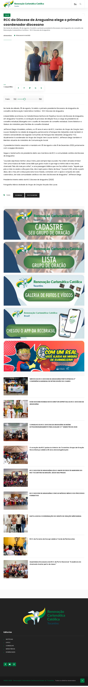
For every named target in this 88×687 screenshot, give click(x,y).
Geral (7, 15)
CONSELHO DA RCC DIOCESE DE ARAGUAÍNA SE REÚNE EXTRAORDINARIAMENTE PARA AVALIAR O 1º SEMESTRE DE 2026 (53, 426)
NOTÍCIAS (9, 639)
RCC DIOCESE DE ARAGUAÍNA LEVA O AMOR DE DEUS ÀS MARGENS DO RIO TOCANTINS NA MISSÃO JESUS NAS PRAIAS (56, 471)
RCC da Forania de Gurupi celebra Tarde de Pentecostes (52, 539)
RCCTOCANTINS (32, 195)
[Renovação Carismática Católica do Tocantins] (24, 3)
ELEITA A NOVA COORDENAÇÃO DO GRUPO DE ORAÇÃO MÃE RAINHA (55, 516)
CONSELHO (10, 646)
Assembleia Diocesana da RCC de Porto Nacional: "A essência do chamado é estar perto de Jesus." (55, 563)
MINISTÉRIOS (10, 649)
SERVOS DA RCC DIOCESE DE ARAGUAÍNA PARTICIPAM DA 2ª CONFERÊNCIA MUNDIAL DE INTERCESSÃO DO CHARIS (52, 380)
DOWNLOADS (10, 652)
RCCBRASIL (18, 195)
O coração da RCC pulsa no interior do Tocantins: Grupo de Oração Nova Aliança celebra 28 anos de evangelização (57, 448)
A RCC (8, 642)
